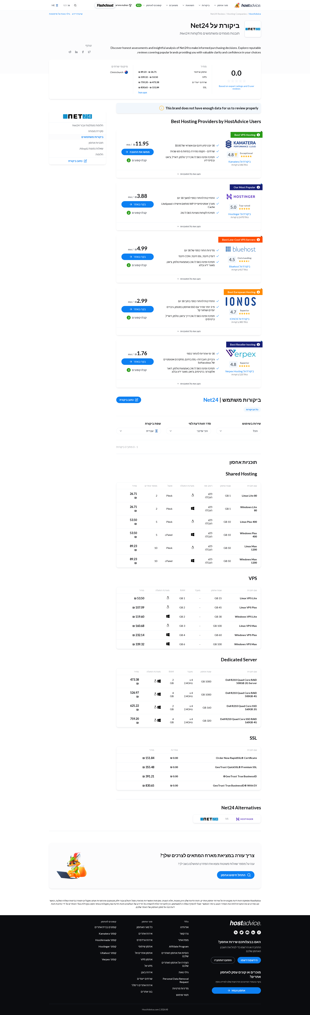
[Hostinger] (241, 196)
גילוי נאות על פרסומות (59, 14)
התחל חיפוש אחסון (233, 875)
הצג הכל (142, 92)
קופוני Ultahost (108, 952)
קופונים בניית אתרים (105, 927)
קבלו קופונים (137, 160)
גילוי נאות (184, 972)
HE (53, 5)
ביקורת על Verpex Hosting (239, 371)
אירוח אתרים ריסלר (141, 985)
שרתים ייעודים (144, 978)
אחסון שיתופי (145, 946)
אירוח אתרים (145, 933)
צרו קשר (184, 933)
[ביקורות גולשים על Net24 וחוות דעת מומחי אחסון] (89, 52)
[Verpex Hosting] (241, 353)
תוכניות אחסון (96, 142)
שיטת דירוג (77, 14)
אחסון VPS (146, 959)
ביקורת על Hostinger (239, 213)
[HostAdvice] (247, 5)
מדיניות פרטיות (180, 988)
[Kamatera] (241, 144)
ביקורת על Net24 (215, 25)
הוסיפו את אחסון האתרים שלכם (175, 954)
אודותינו (184, 927)
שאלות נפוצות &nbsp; (91, 148)
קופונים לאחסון (149, 5)
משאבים (173, 5)
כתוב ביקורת (126, 399)
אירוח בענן (146, 972)
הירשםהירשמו (249, 960)
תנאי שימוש (182, 994)
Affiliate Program (179, 946)
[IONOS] (241, 301)
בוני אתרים (146, 991)
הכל (255, 430)
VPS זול (148, 965)
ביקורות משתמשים (92, 136)
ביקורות (206, 5)
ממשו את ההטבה (140, 151)
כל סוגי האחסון (144, 927)
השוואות (190, 5)
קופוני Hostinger (107, 946)
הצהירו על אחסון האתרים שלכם (175, 964)
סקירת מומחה (95, 131)
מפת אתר (183, 939)
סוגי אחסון (222, 5)
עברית (150, 430)
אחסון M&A (238, 990)
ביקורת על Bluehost (239, 266)
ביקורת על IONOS (239, 318)
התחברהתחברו (223, 960)
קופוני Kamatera (107, 933)
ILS (66, 5)
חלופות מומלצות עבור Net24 (87, 125)
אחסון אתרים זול (143, 952)
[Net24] (253, 29)
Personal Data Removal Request (176, 980)
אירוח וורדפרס (144, 939)
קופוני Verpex (109, 959)
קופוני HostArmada (105, 939)
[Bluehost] (241, 249)
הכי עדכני (202, 430)
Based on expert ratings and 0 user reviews (236, 87)
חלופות (99, 154)
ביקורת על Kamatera (239, 161)
